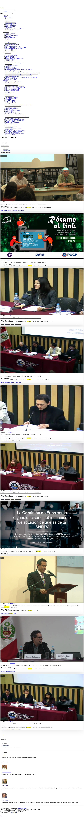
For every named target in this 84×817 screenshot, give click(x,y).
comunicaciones (21, 210)
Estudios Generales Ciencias (10, 23)
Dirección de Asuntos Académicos (12, 89)
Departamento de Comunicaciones (12, 44)
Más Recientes (6, 148)
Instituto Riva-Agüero (9, 56)
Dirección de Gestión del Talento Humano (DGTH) (15, 116)
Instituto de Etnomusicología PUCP (12, 76)
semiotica (12, 324)
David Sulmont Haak (6, 772)
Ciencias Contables (9, 30)
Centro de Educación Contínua (11, 57)
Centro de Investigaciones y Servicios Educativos (15, 71)
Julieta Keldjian (5, 785)
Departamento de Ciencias (10, 50)
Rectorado (7, 95)
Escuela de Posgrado (9, 127)
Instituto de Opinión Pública (10, 70)
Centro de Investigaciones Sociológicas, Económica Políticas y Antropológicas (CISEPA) (22, 72)
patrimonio (7, 671)
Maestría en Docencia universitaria (12, 132)
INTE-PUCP (8, 53)
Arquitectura (7, 39)
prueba (6, 91)
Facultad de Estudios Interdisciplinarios (13, 29)
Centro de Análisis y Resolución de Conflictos (14, 58)
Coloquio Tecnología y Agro (11, 103)
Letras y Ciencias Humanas (10, 25)
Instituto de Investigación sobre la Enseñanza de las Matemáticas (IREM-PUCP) (21, 77)
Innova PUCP (8, 99)
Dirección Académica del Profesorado (12, 88)
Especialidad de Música (10, 59)
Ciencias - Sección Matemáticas (11, 35)
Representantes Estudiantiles (10, 79)
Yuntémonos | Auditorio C (10, 102)
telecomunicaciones (5, 613)
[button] (2, 7)
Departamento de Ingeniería (10, 43)
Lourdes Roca (5, 800)
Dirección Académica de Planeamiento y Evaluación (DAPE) (17, 117)
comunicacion (18, 324)
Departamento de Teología (10, 112)
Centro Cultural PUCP (9, 61)
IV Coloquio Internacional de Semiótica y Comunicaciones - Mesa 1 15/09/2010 (20, 318)
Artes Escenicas (8, 27)
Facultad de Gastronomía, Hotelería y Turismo (14, 28)
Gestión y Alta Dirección (10, 26)
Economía (7, 38)
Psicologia (7, 42)
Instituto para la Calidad (10, 67)
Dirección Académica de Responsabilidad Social (14, 86)
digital (15, 613)
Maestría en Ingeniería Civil (10, 134)
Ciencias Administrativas (10, 37)
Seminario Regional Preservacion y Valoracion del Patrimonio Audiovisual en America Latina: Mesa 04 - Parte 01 (33, 665)
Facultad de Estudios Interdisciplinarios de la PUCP (15, 114)
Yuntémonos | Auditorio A (10, 100)
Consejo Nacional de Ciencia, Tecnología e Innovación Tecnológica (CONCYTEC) (21, 74)
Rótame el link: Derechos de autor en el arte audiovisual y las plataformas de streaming (24, 262)
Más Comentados (6, 150)
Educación (7, 21)
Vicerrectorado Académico (10, 107)
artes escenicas (8, 36)
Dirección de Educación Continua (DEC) (13, 113)
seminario (3, 671)
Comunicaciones (8, 19)
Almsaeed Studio (13, 812)
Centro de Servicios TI (22, 808)
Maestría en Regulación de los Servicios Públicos (14, 131)
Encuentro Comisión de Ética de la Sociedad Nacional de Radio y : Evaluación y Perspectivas (29, 551)
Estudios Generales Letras (10, 22)
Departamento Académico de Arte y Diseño (13, 48)
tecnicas (9, 210)
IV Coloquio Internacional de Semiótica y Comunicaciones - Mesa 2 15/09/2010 (20, 376)
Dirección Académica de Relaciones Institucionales (15, 87)
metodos (5, 210)
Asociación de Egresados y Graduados (12, 110)
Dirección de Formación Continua (12, 90)
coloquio (2, 324)
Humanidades (8, 34)
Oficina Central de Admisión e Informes (13, 81)
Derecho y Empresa (9, 129)
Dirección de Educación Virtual (11, 85)
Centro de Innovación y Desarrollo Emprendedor (14, 62)
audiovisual (12, 671)
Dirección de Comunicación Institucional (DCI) (14, 120)
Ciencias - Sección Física (10, 33)
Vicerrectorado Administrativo (11, 98)
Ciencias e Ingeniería (9, 24)
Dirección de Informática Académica (12, 83)
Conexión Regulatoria (9, 92)
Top (1, 815)
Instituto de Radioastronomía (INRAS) (12, 108)
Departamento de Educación (10, 49)
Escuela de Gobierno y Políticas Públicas (13, 128)
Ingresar (5, 11)
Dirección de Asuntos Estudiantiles (12, 82)
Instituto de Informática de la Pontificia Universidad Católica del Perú (18, 104)
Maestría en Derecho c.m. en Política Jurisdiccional (15, 130)
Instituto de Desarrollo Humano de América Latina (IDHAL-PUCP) (18, 75)
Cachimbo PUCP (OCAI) (10, 121)
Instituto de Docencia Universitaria (12, 68)
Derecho (7, 18)
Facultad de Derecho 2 (9, 111)
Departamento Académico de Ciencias (12, 46)
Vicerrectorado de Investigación (11, 97)
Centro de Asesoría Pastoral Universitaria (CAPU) (15, 119)
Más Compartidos (4, 145)
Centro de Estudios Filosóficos (11, 55)
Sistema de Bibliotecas (9, 96)
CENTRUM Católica (9, 60)
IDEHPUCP (7, 54)
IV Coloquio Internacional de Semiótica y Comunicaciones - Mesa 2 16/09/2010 (20, 723)
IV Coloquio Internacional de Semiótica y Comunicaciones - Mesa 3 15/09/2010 (20, 434)
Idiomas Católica (8, 64)
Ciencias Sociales (8, 17)
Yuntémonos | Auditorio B (10, 101)
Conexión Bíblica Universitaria (11, 65)
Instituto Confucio (8, 66)
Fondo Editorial (8, 45)
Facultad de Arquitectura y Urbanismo (12, 118)
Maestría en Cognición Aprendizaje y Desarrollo (14, 133)
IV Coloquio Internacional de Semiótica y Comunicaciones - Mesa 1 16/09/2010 (20, 493)
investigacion (14, 210)
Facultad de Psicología (9, 109)
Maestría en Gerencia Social (10, 125)
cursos (2, 210)
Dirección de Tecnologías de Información (13, 106)
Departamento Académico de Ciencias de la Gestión (15, 47)
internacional (7, 324)
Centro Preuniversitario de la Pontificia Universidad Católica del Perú (18, 69)
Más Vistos (5, 149)
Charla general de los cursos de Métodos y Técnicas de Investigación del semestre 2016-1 (25, 204)
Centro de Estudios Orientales (11, 78)
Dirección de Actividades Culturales (12, 122)
